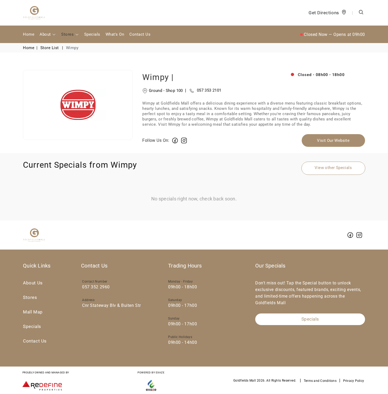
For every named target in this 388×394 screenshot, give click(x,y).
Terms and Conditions (320, 381)
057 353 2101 (203, 90)
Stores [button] (68, 34)
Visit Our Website (333, 140)
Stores (30, 297)
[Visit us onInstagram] (184, 140)
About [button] (46, 34)
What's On (115, 34)
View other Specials (333, 167)
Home (28, 34)
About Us (32, 282)
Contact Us (139, 34)
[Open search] (361, 13)
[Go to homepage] (34, 12)
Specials (92, 34)
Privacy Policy (353, 381)
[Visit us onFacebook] (175, 140)
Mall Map (32, 312)
